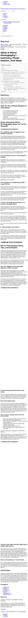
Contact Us (5, 17)
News (4, 31)
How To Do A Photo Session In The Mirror (9, 70)
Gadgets (5, 2)
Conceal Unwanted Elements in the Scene (10, 84)
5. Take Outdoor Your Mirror (8, 79)
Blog (4, 14)
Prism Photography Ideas (8, 85)
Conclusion (3, 91)
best (14, 254)
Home (2, 44)
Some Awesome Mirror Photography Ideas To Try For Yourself (13, 72)
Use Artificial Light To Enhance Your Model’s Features (13, 73)
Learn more (3, 609)
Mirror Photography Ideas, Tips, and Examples (10, 81)
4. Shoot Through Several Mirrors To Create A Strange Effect (14, 78)
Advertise (5, 15)
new (4, 419)
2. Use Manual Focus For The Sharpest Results (11, 75)
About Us (5, 13)
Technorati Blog (6, 4)
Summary (3, 68)
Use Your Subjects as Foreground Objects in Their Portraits (13, 82)
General (5, 30)
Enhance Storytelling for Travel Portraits (10, 89)
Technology (5, 1)
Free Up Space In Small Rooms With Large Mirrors (12, 76)
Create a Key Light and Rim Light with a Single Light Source (14, 88)
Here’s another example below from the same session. (12, 86)
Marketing (5, 27)
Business (5, 26)
